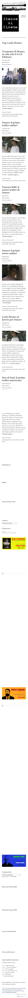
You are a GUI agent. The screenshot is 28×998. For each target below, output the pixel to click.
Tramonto (15, 116)
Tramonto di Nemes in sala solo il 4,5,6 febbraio (13, 54)
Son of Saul (21, 440)
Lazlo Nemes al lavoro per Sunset (12, 318)
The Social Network (8, 952)
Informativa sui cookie (11, 992)
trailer (11, 116)
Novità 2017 (10, 367)
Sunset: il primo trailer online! (11, 124)
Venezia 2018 (10, 240)
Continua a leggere (7, 108)
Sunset (7, 116)
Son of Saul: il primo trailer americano (13, 379)
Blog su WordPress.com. (7, 982)
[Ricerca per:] (9, 531)
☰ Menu (23, 16)
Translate (13, 876)
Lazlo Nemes (15, 114)
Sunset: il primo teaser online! (11, 252)
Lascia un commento (6, 64)
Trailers (9, 112)
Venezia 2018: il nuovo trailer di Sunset (11, 190)
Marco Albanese (5, 62)
